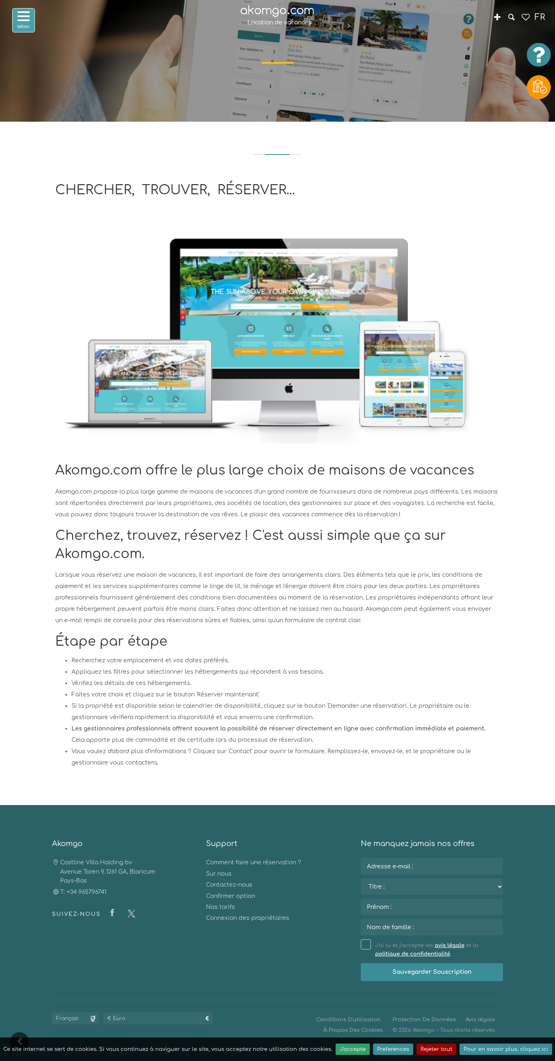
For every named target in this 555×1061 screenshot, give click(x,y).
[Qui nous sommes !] (497, 18)
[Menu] (23, 20)
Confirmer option (230, 896)
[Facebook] (114, 913)
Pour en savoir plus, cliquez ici (506, 1049)
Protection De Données (424, 1019)
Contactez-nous (229, 885)
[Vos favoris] (525, 18)
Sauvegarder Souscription (432, 972)
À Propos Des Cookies (353, 1030)
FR (540, 17)
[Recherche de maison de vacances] (511, 18)
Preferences (393, 1049)
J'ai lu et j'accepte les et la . (426, 950)
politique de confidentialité (412, 954)
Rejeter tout (436, 1049)
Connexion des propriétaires (247, 918)
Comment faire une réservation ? (253, 862)
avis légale (449, 945)
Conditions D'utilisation (348, 1019)
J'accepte (353, 1049)
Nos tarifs (220, 907)
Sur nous (219, 874)
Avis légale (480, 1019)
